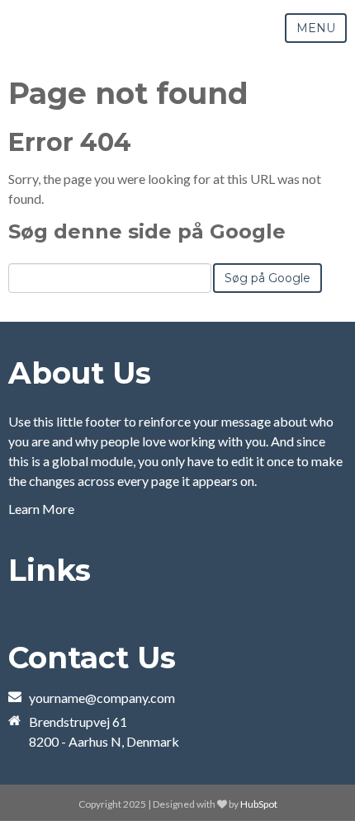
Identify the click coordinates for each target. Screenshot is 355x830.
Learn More (41, 508)
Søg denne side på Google (147, 231)
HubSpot (258, 804)
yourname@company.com (102, 697)
